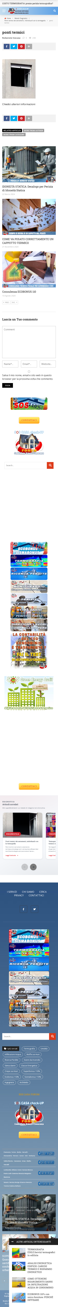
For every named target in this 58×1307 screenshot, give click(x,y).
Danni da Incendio (32, 1059)
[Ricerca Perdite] (29, 573)
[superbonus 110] (29, 403)
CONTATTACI (29, 420)
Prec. (7, 302)
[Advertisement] (29, 505)
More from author (33, 130)
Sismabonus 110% (33, 1076)
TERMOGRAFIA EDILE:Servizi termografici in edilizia (41, 1252)
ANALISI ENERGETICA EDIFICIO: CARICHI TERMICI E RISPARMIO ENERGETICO (40, 1268)
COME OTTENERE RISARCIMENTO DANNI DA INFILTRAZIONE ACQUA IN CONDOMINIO (40, 1283)
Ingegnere (9, 1082)
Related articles (12, 130)
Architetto (24, 1082)
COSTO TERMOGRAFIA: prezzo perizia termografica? (27, 3)
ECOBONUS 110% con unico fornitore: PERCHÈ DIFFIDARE (40, 1297)
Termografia (29, 1048)
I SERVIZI (12, 891)
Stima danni (10, 1065)
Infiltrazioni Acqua (13, 1054)
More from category (13, 134)
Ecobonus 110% (12, 1076)
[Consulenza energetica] (29, 692)
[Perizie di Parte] (29, 599)
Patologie (20, 1210)
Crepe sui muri (11, 1071)
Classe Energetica (29, 1065)
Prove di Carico (33, 1210)
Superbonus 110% (31, 1071)
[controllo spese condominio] (29, 650)
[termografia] (29, 560)
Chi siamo (28, 891)
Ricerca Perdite (11, 1059)
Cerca (43, 891)
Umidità (44, 1048)
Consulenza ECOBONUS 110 (19, 291)
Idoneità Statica (22, 1207)
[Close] (12, 1241)
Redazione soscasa (11, 37)
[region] (29, 836)
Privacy (19, 895)
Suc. (13, 302)
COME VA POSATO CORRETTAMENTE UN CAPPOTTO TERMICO (28, 241)
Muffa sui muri (33, 1054)
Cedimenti (9, 1207)
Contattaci (36, 895)
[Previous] (4, 1281)
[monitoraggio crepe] (29, 586)
